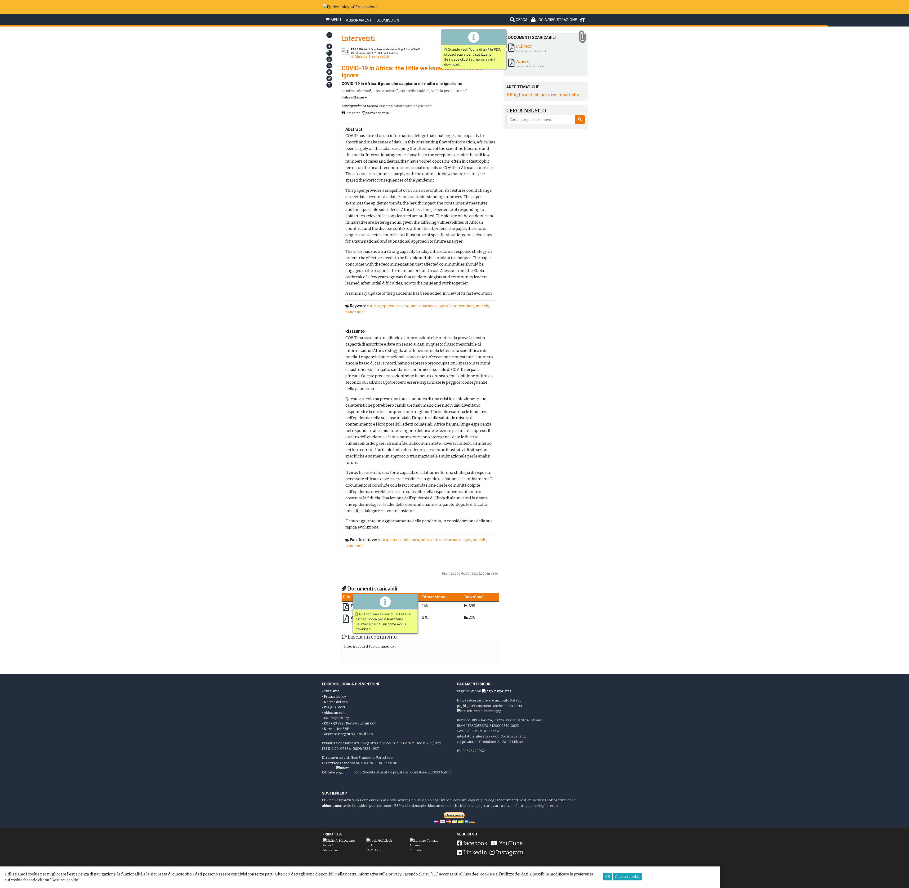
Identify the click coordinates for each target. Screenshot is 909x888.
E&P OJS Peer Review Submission (350, 723)
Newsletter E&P (336, 729)
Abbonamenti (335, 713)
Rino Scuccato (384, 91)
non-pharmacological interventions (442, 306)
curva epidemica (404, 539)
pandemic (354, 312)
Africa (375, 306)
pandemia (354, 546)
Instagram (510, 852)
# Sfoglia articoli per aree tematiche (542, 94)
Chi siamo (331, 691)
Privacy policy (335, 697)
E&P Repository (336, 718)
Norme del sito (336, 702)
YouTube (511, 843)
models (482, 306)
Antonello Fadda (413, 91)
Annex (522, 61)
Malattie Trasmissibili (372, 56)
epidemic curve (395, 306)
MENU (335, 20)
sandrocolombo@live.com (413, 106)
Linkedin (475, 852)
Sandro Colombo (356, 91)
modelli (479, 539)
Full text (524, 46)
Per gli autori (334, 707)
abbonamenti (507, 800)
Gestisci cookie (627, 877)
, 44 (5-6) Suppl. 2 (379, 49)
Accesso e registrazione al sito (348, 734)
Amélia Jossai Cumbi (448, 91)
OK (607, 877)
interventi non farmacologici (446, 539)
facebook (475, 843)
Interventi (358, 38)
